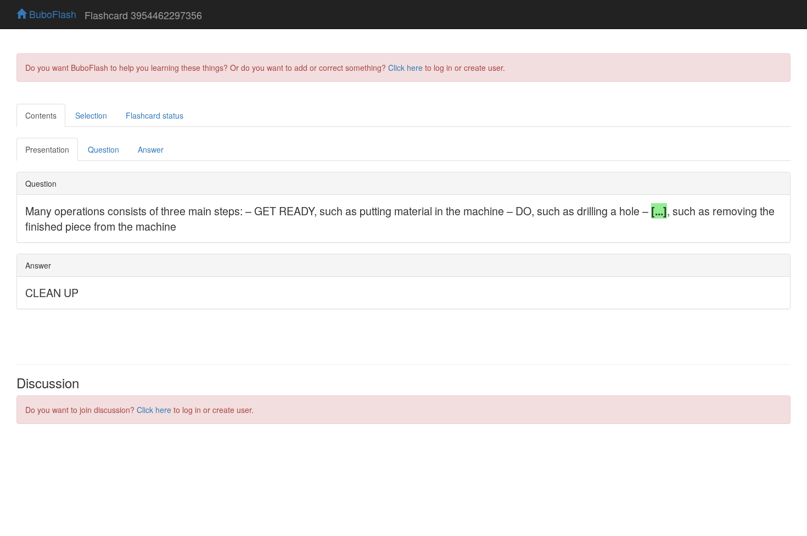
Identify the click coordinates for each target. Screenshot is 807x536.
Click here (405, 67)
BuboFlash (51, 14)
